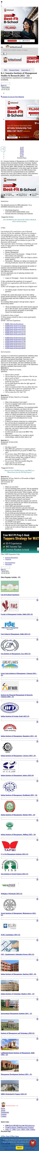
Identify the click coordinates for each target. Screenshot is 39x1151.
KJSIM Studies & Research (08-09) (15, 348)
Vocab (7, 1127)
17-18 (22, 154)
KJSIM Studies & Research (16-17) (15, 329)
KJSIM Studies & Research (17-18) (15, 341)
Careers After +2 (25, 70)
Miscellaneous (30, 1125)
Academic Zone (15, 1127)
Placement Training (14, 70)
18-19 (22, 153)
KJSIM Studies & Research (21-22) (15, 337)
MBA (5, 70)
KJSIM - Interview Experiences (14, 324)
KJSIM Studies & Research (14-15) (15, 343)
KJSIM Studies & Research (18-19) (15, 327)
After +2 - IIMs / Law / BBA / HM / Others (20, 1129)
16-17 (22, 156)
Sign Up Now (19, 221)
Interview (21, 1125)
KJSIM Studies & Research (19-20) (15, 339)
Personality (8, 564)
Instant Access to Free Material (13, 97)
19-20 (22, 151)
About (3, 1110)
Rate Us (3, 85)
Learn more (19, 1144)
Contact (3, 1116)
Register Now (19, 472)
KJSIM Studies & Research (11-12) (15, 332)
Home (3, 1108)
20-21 (22, 149)
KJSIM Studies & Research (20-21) (15, 325)
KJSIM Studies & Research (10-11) (15, 346)
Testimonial (5, 1112)
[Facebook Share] (2, 89)
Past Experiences (10, 562)
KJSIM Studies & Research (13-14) (15, 331)
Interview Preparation (11, 557)
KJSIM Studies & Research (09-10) (15, 334)
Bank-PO (12, 1125)
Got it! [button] (19, 1147)
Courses (3, 1114)
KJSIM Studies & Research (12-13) (15, 344)
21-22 (22, 147)
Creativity (8, 559)
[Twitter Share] (5, 89)
